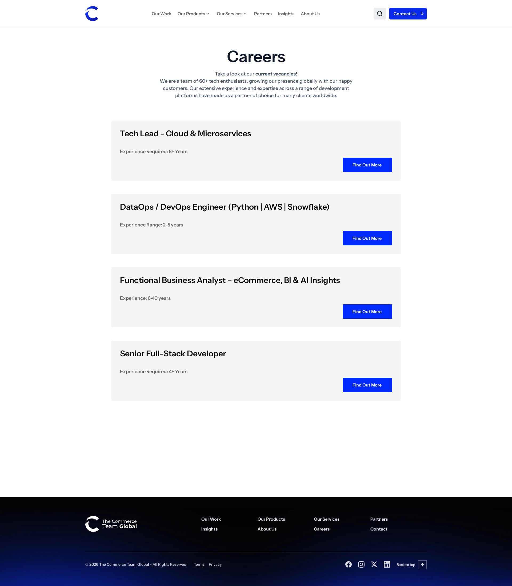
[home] (91, 13)
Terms (199, 564)
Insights (286, 13)
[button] (194, 13)
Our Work (161, 13)
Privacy (215, 564)
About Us (310, 13)
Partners (263, 13)
